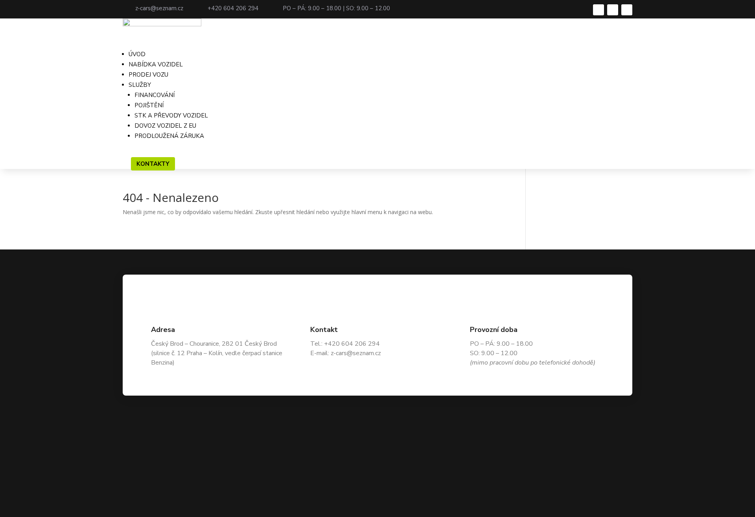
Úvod (137, 54)
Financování (154, 95)
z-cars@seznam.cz (159, 8)
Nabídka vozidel (156, 64)
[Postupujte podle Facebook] (598, 9)
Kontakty (152, 164)
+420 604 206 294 (233, 8)
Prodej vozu (148, 75)
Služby (140, 85)
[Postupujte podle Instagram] (612, 9)
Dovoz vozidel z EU (165, 126)
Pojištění (149, 105)
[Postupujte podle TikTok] (626, 9)
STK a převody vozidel (171, 115)
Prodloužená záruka (169, 136)
